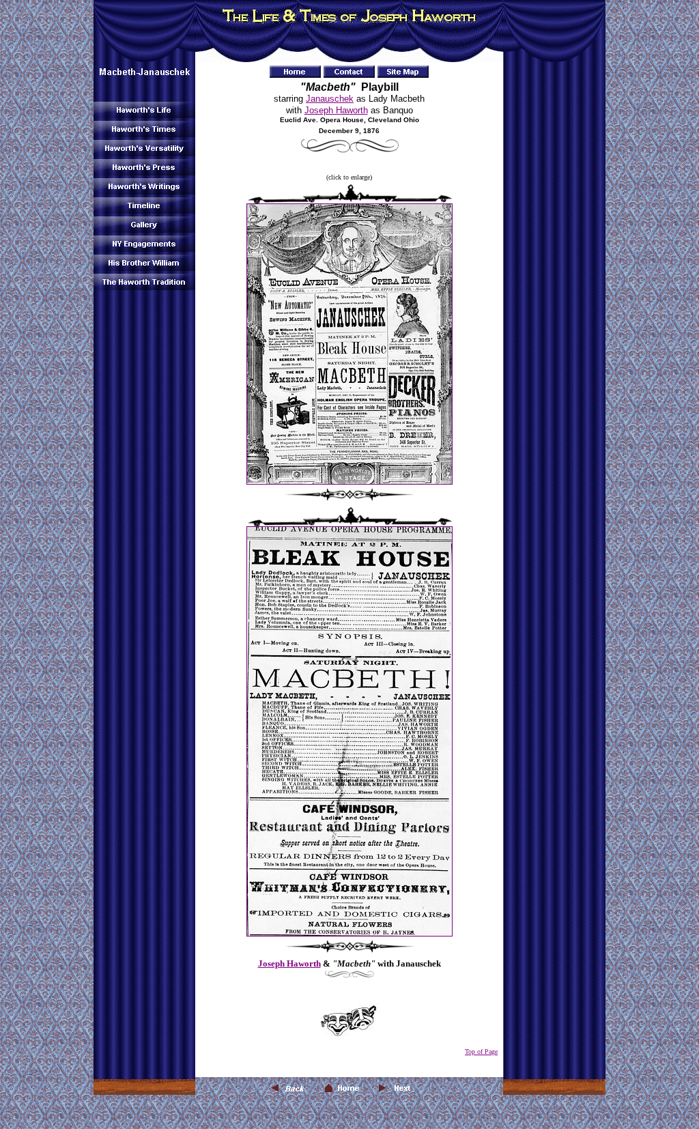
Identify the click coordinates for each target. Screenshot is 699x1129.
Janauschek (330, 99)
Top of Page (481, 1051)
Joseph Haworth (336, 110)
